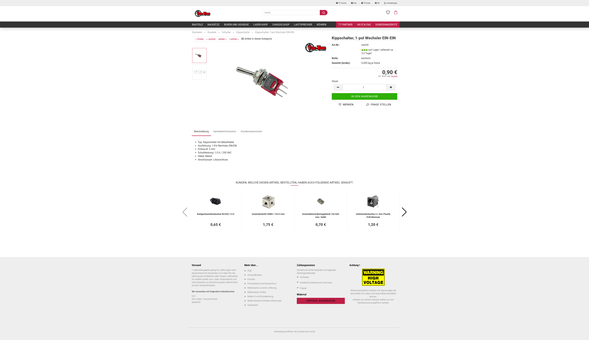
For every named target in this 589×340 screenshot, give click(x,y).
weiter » (222, 39)
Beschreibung (201, 131)
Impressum (252, 305)
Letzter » (234, 39)
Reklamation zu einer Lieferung (262, 288)
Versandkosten (254, 275)
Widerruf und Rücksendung (260, 296)
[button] (396, 12)
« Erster (200, 39)
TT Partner (345, 24)
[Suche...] (323, 12)
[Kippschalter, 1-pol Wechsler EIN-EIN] (268, 80)
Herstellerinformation (224, 131)
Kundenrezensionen (251, 131)
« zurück (211, 39)
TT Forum (342, 3)
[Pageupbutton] (580, 335)
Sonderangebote (386, 24)
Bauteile (197, 24)
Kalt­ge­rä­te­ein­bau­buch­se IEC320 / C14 (215, 214)
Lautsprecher (303, 24)
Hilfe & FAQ (364, 24)
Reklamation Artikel (256, 292)
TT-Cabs (366, 3)
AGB (249, 270)
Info (355, 3)
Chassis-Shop (280, 24)
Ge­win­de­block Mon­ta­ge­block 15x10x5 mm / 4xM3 (320, 215)
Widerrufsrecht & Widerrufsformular (264, 300)
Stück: (335, 81)
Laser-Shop (260, 24)
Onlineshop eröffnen (283, 331)
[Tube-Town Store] (202, 13)
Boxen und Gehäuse (236, 24)
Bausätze (213, 24)
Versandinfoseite (207, 285)
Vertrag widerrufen (320, 300)
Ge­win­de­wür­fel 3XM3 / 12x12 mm (268, 214)
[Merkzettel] (388, 12)
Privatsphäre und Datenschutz (261, 283)
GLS (194, 296)
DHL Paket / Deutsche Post (204, 299)
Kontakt (251, 279)
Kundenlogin (391, 3)
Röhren (321, 24)
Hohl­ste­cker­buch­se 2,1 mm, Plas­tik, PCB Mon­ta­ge (373, 215)
